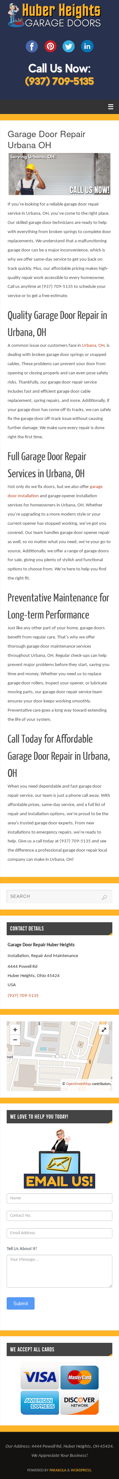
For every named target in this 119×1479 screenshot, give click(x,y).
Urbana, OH (93, 345)
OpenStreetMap (78, 1084)
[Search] (104, 897)
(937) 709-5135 (23, 995)
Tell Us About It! (22, 1249)
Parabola (58, 1470)
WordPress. (81, 1470)
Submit (20, 1303)
